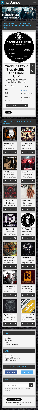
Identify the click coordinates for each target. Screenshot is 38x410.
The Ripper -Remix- (29, 229)
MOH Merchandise (11, 360)
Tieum (8, 317)
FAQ (6, 342)
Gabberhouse (10, 172)
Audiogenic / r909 (28, 320)
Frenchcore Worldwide (12, 177)
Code (7, 93)
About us (8, 338)
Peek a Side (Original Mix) (13, 143)
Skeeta (32, 231)
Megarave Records (11, 262)
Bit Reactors (27, 317)
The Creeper (10, 203)
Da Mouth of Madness (12, 174)
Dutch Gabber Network (30, 148)
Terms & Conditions (11, 344)
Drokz (8, 79)
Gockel (10, 289)
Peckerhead (10, 231)
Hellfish (22, 79)
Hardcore (24, 90)
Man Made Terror (28, 286)
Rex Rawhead (16, 146)
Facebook (11, 372)
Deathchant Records (16, 81)
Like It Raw (28, 143)
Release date (9, 86)
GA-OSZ (31, 146)
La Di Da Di (10, 229)
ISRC (6, 96)
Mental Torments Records (13, 291)
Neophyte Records (10, 320)
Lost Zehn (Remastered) (13, 257)
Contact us (8, 340)
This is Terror (27, 177)
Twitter (27, 372)
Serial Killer (10, 200)
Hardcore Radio (10, 356)
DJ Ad (24, 146)
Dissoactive (28, 174)
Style (6, 89)
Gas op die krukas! (28, 257)
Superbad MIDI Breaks (12, 205)
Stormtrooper (27, 203)
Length (7, 100)
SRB (23, 260)
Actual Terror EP (28, 172)
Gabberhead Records (11, 148)
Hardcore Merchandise (12, 358)
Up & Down (10, 286)
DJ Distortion (8, 260)
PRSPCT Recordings (11, 234)
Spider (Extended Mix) (12, 315)
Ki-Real (6, 146)
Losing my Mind (28, 315)
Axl (13, 317)
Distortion (30, 260)
